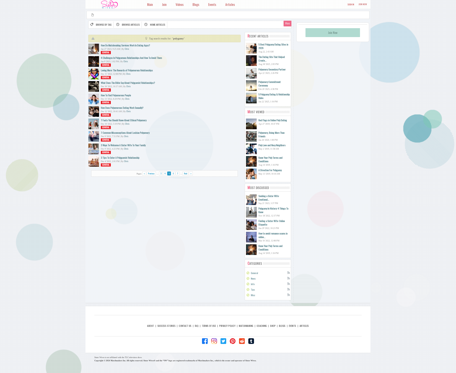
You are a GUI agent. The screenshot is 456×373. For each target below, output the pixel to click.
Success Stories (166, 326)
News (253, 278)
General (106, 52)
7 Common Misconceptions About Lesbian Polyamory (125, 132)
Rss (288, 272)
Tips (253, 289)
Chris (127, 48)
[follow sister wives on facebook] (205, 341)
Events (292, 326)
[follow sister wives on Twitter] (223, 341)
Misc (253, 295)
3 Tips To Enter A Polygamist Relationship (120, 157)
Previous (151, 173)
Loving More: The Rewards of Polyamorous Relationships (127, 70)
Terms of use (209, 326)
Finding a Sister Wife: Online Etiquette (271, 222)
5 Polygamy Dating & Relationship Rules (274, 96)
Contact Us (185, 326)
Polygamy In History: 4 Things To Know (273, 210)
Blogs (282, 326)
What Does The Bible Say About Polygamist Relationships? (128, 83)
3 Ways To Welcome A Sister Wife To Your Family (123, 145)
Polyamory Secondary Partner (272, 69)
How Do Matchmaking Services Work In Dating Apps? (125, 45)
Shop (273, 326)
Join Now (363, 4)
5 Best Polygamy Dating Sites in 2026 (273, 46)
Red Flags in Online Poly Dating (272, 120)
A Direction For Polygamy (270, 170)
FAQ (196, 326)
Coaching (262, 326)
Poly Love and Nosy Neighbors (272, 145)
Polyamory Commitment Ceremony (269, 83)
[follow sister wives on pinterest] (232, 341)
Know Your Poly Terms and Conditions (270, 159)
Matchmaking (246, 326)
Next (185, 173)
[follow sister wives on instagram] (214, 341)
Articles (304, 326)
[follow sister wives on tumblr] (251, 341)
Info (253, 284)
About (150, 326)
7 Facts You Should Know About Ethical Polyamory (123, 120)
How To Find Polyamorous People (116, 95)
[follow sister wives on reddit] (242, 341)
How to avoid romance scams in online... (272, 235)
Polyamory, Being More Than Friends (271, 134)
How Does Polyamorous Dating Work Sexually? (122, 107)
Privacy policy (227, 326)
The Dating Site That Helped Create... (271, 58)
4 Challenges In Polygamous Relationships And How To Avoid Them (131, 58)
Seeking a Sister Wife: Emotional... (268, 197)
